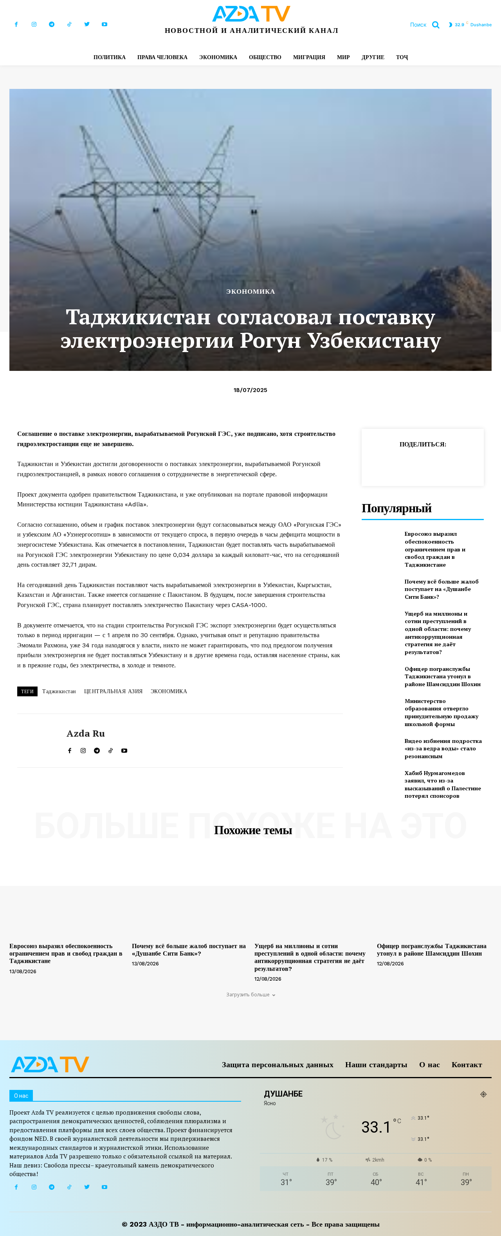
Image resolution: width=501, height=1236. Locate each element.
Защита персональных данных (277, 1064)
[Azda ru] (36, 740)
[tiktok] (111, 749)
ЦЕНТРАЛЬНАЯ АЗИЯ (113, 691)
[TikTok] (69, 24)
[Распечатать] (451, 464)
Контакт (467, 1064)
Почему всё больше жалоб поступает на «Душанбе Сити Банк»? (442, 589)
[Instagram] (34, 24)
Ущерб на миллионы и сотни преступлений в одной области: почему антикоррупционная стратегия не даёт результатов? (438, 633)
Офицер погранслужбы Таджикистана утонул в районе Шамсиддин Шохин (443, 676)
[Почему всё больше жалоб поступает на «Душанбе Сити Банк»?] (380, 589)
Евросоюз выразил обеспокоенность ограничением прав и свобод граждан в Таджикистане (435, 549)
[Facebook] (16, 24)
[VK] (487, 464)
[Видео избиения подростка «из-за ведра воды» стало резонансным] (380, 748)
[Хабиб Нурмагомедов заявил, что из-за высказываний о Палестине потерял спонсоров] (380, 782)
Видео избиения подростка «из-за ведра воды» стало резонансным (443, 748)
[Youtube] (104, 24)
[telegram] (97, 749)
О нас (429, 1064)
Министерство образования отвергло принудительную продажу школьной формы (441, 712)
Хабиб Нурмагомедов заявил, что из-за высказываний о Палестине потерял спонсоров (443, 784)
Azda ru (86, 733)
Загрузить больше (248, 994)
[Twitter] (87, 24)
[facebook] (69, 749)
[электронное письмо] (433, 464)
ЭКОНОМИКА (250, 291)
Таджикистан (59, 691)
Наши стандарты (376, 1064)
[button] (427, 24)
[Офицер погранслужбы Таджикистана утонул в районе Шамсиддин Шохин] (380, 676)
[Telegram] (51, 24)
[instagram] (83, 749)
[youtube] (124, 749)
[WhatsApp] (415, 464)
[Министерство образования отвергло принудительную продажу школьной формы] (380, 710)
